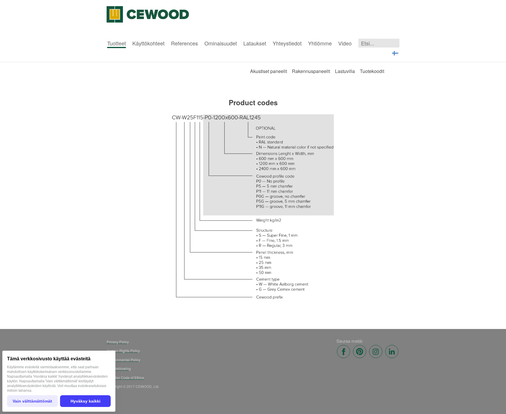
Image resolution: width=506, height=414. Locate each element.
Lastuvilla (345, 71)
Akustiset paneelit (268, 71)
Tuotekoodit (372, 71)
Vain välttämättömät (32, 401)
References (184, 43)
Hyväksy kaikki (85, 401)
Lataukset (254, 43)
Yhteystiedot (287, 43)
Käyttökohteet (148, 43)
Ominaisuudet (220, 43)
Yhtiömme (320, 43)
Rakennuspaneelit (311, 71)
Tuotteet (116, 43)
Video (345, 43)
